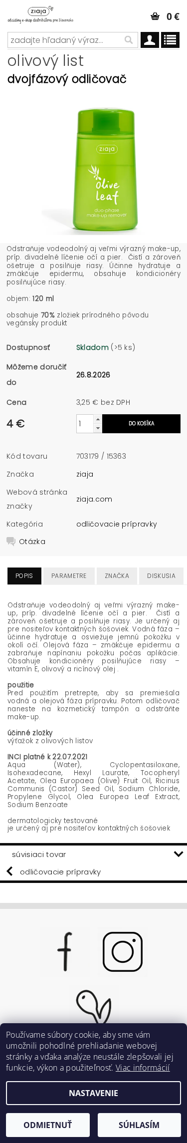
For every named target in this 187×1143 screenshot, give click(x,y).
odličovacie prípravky (117, 524)
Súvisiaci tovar (39, 854)
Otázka (32, 541)
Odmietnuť (47, 1125)
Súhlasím (139, 1125)
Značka (117, 576)
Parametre (69, 576)
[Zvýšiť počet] (97, 419)
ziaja (85, 474)
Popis (24, 576)
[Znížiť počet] (97, 428)
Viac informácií (143, 1067)
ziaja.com (94, 499)
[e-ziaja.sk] (46, 13)
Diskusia (161, 576)
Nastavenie (93, 1093)
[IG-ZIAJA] (123, 950)
